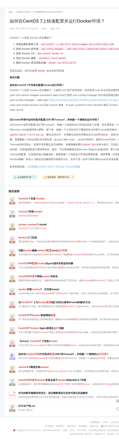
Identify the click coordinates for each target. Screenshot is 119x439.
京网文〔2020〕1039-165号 (74, 430)
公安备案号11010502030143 (28, 430)
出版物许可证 (99, 434)
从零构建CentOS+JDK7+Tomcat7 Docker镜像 (53, 166)
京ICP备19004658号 (52, 430)
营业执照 (110, 434)
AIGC (44, 28)
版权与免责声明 (76, 434)
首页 (11, 12)
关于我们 (49, 426)
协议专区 (94, 426)
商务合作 (71, 426)
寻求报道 (83, 426)
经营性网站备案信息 (97, 430)
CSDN (105, 422)
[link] (11, 12)
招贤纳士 (60, 426)
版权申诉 (88, 434)
